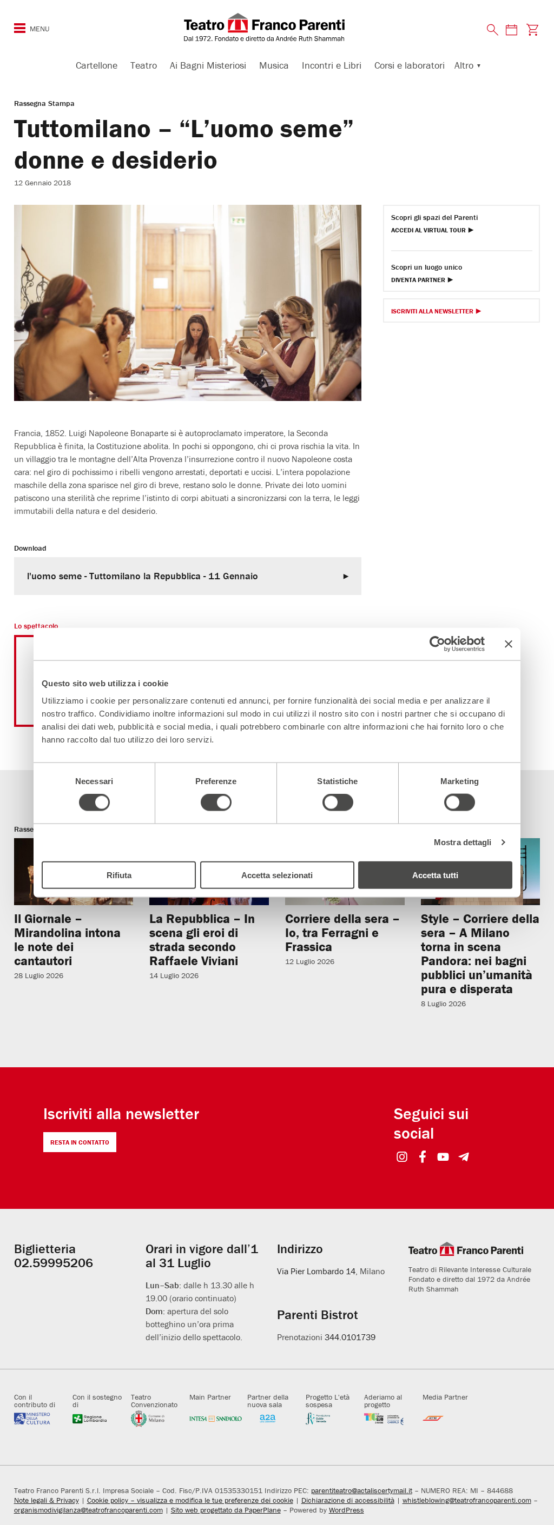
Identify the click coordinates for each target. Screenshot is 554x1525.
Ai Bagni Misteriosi (208, 65)
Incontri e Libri (331, 65)
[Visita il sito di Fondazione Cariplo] (390, 1418)
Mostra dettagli (463, 842)
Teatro (143, 65)
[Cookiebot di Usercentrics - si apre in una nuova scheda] (437, 644)
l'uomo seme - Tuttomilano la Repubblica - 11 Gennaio (142, 576)
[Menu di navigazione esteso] (19, 28)
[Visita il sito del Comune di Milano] (157, 1418)
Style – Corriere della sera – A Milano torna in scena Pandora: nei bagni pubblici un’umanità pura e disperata (480, 953)
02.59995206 (53, 1262)
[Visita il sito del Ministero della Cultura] (40, 1418)
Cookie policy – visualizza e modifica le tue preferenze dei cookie (190, 1500)
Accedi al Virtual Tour (428, 230)
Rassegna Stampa (44, 103)
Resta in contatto (79, 1142)
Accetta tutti (435, 874)
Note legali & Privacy (46, 1500)
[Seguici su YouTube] (443, 1158)
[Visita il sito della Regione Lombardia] (99, 1418)
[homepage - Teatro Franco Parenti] (277, 27)
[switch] (216, 802)
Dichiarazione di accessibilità (347, 1500)
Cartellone (96, 65)
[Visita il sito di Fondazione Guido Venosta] (332, 1418)
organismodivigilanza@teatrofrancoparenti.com (88, 1510)
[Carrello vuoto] (532, 29)
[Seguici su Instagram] (402, 1158)
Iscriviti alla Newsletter (432, 311)
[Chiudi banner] (508, 644)
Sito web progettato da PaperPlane (226, 1510)
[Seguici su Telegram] (464, 1158)
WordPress (346, 1510)
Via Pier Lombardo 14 (316, 1271)
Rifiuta (119, 874)
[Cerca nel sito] (492, 30)
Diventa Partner (418, 280)
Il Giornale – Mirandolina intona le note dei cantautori (67, 939)
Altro (463, 65)
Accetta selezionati (277, 874)
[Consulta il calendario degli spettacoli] (511, 29)
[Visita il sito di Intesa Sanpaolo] (215, 1418)
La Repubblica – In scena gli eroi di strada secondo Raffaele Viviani (202, 939)
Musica (274, 65)
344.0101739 (350, 1337)
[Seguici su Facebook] (422, 1158)
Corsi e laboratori (409, 65)
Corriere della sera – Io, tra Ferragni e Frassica (342, 932)
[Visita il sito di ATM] (449, 1418)
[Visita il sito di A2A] (273, 1418)
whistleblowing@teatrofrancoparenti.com (467, 1500)
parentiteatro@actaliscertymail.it (361, 1490)
